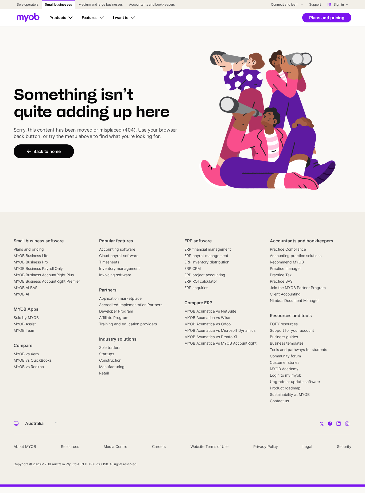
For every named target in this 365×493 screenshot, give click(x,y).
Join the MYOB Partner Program (298, 287)
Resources (70, 446)
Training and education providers (128, 324)
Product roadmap (285, 388)
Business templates (287, 343)
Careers (159, 446)
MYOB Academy (284, 368)
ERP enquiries (196, 287)
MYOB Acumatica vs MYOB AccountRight (220, 343)
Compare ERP (198, 302)
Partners (108, 290)
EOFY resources (284, 324)
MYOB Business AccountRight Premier (47, 281)
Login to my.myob (285, 375)
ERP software (198, 240)
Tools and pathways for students (298, 349)
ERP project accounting (204, 275)
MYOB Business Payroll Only (38, 268)
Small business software (39, 240)
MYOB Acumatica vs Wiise (207, 317)
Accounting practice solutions (295, 255)
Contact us (279, 401)
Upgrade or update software (295, 381)
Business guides (284, 336)
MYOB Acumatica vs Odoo (207, 324)
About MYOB (25, 446)
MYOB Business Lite (31, 255)
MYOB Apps (26, 309)
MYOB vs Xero (26, 354)
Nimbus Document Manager (294, 300)
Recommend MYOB (287, 262)
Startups (106, 354)
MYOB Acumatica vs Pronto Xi (210, 336)
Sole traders (109, 347)
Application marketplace (120, 298)
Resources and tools (291, 315)
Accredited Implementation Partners (130, 304)
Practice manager (285, 268)
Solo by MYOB (26, 317)
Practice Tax (281, 275)
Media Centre (115, 446)
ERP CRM (192, 268)
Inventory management (119, 268)
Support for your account (292, 330)
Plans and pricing (29, 249)
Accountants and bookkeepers (301, 240)
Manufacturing (112, 366)
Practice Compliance (288, 249)
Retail (104, 373)
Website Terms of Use (209, 446)
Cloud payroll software (118, 255)
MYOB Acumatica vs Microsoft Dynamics (219, 330)
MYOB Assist (25, 324)
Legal (307, 446)
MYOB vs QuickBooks (33, 360)
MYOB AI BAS (25, 287)
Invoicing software (115, 275)
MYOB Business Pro (31, 262)
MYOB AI (21, 294)
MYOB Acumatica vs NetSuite (210, 311)
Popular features (116, 240)
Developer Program (116, 311)
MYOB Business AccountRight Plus (44, 275)
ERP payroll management (206, 255)
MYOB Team (24, 330)
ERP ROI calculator (200, 281)
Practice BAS (281, 281)
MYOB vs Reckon (29, 366)
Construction (110, 360)
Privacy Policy (265, 446)
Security (344, 446)
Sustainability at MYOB (290, 394)
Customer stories (284, 362)
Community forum (285, 356)
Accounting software (117, 249)
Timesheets (109, 262)
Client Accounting (285, 294)
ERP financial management (207, 249)
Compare (23, 345)
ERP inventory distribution (206, 262)
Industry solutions (118, 339)
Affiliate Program (113, 317)
